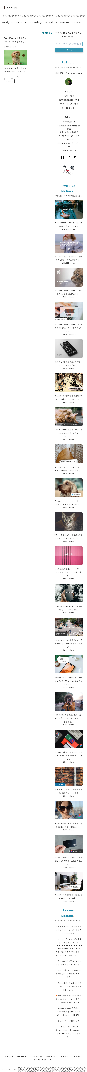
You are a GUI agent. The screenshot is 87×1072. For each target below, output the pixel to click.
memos (8, 76)
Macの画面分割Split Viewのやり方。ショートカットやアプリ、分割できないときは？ (68, 999)
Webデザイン (18, 76)
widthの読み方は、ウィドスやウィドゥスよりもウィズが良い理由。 (68, 572)
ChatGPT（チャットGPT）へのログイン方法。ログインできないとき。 (68, 328)
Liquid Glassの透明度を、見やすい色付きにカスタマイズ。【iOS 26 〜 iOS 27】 (69, 1011)
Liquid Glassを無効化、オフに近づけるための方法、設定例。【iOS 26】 (68, 433)
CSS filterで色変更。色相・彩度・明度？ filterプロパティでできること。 (68, 718)
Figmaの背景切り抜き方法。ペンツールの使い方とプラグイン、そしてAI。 (68, 755)
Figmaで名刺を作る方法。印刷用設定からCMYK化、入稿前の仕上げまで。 (68, 860)
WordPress (9, 81)
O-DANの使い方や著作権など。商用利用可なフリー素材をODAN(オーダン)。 (69, 643)
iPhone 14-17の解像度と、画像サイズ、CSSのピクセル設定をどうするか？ (68, 681)
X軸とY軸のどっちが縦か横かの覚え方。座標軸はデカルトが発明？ (68, 973)
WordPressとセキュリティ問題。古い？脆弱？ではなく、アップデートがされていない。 (68, 951)
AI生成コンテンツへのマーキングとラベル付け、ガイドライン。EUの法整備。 (68, 930)
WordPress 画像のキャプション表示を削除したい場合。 (15, 41)
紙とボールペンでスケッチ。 (69, 1021)
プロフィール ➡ (69, 151)
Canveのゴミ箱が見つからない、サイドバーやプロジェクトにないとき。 (69, 986)
